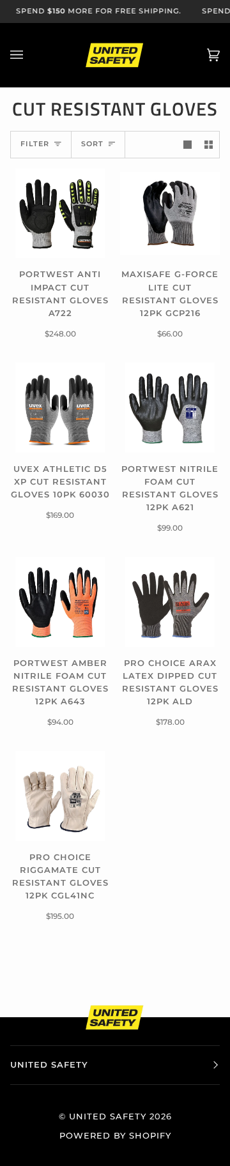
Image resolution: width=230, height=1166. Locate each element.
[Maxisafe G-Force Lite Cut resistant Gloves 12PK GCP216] (170, 213)
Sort (92, 144)
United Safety (107, 1116)
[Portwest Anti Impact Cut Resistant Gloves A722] (60, 213)
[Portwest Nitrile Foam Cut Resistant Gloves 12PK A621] (170, 407)
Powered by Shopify (115, 1135)
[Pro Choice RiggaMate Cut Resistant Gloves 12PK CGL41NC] (60, 795)
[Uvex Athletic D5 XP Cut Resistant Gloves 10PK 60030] (60, 407)
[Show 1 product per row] (187, 145)
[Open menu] (29, 55)
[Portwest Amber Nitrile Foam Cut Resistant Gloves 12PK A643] (60, 601)
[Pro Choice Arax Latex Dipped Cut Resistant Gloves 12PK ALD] (170, 601)
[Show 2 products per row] (208, 145)
